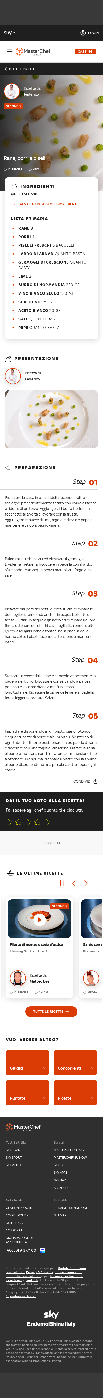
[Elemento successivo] (86, 883)
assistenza (14, 1280)
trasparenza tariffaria (66, 1276)
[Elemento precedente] (74, 883)
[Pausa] (62, 883)
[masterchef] (35, 52)
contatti (32, 1280)
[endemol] (51, 1324)
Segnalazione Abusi (21, 1296)
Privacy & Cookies (39, 1272)
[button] (47, 822)
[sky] (51, 1314)
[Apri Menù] (10, 51)
